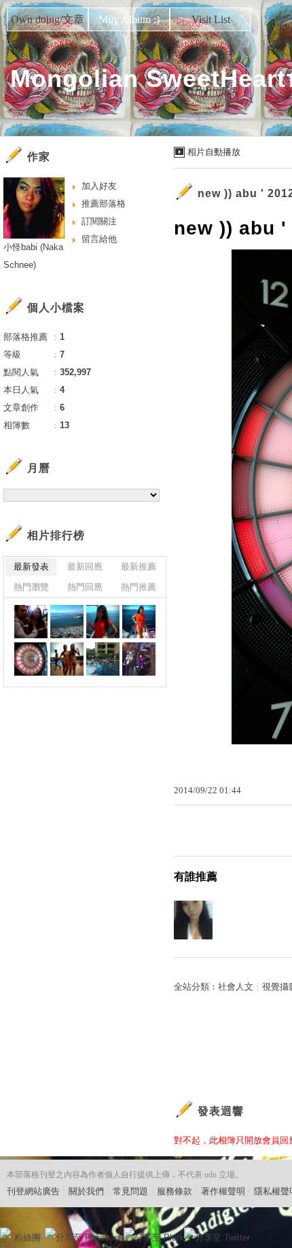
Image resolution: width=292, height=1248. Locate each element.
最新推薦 (138, 566)
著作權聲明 (223, 1191)
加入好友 (99, 186)
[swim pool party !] (103, 659)
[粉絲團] (5, 1233)
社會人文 (235, 987)
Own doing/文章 (47, 19)
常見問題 (130, 1191)
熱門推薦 (138, 587)
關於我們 (86, 1191)
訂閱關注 (99, 221)
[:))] (31, 621)
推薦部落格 (103, 203)
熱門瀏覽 (31, 587)
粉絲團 (27, 1237)
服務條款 (174, 1191)
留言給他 (99, 239)
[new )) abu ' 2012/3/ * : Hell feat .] (139, 621)
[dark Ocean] (67, 621)
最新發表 (31, 566)
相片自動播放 (213, 152)
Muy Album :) (129, 19)
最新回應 (85, 566)
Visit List (210, 19)
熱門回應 (85, 587)
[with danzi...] (67, 659)
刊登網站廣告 (33, 1191)
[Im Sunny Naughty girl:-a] (103, 621)
